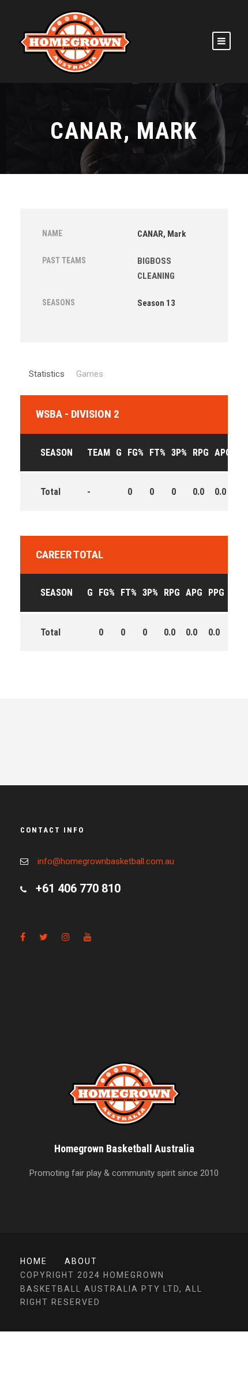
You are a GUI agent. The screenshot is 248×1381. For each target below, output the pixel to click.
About (81, 1261)
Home (33, 1261)
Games (89, 374)
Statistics (47, 374)
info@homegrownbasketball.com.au (105, 861)
